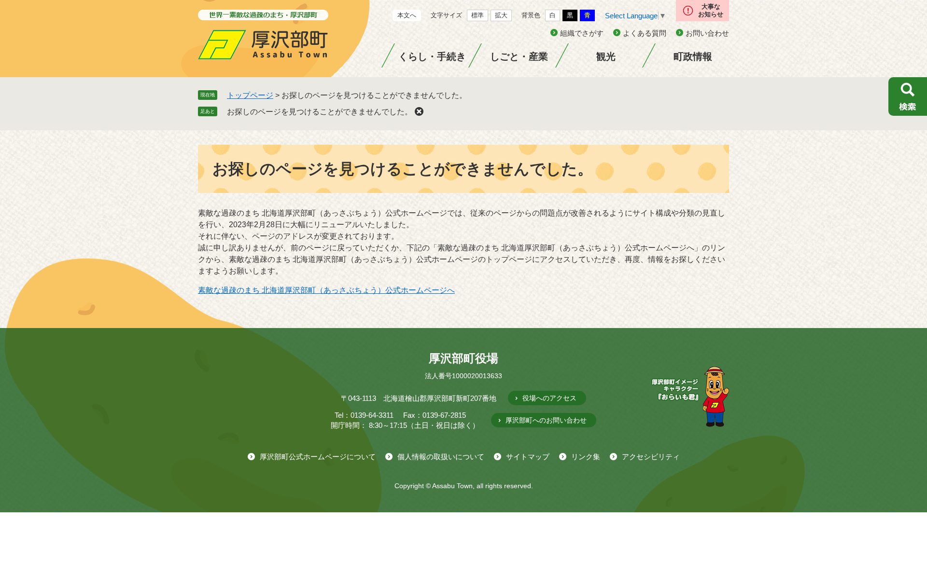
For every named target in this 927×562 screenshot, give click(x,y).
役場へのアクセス (549, 398)
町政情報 (693, 56)
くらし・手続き (432, 56)
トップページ (250, 95)
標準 (477, 15)
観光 (606, 56)
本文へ (406, 15)
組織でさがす (582, 33)
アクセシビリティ (651, 456)
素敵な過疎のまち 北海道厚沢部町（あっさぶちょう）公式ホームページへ (326, 290)
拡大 (501, 15)
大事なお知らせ (710, 10)
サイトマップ (527, 456)
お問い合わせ (707, 33)
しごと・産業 (519, 56)
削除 (419, 111)
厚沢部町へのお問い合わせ (546, 420)
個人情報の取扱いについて (440, 456)
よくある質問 (644, 33)
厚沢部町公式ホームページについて (318, 456)
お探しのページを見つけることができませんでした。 (319, 112)
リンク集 (585, 456)
